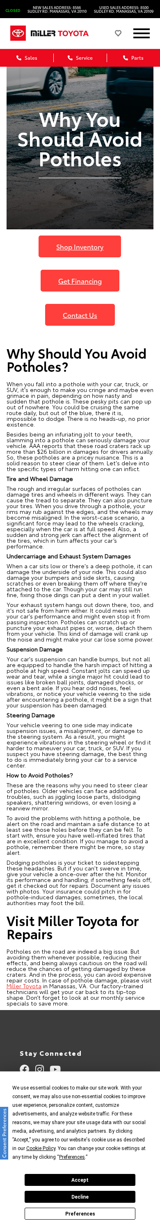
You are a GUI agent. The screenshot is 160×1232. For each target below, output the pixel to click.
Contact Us (80, 315)
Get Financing (80, 280)
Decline (80, 1197)
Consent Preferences (3, 1133)
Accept (80, 1180)
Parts (137, 57)
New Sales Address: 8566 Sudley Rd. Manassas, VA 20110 (57, 9)
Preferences (80, 1214)
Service (84, 57)
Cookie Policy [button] (40, 1148)
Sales (30, 57)
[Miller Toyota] (67, 33)
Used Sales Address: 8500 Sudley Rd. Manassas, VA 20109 (123, 9)
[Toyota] (18, 34)
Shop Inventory (79, 246)
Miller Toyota (24, 986)
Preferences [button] (72, 1157)
